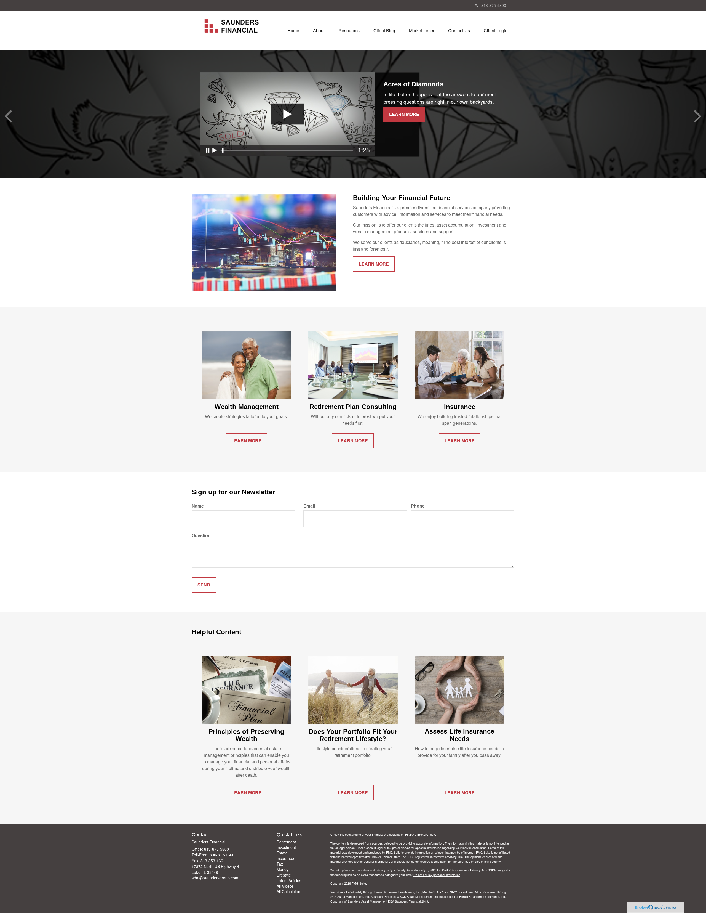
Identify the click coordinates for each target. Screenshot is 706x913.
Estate (282, 853)
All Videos (285, 886)
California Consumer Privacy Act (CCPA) (469, 870)
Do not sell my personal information (436, 874)
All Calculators (289, 891)
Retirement (286, 842)
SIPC (453, 892)
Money (282, 869)
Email (309, 506)
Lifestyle (284, 875)
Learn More (404, 114)
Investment (286, 847)
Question (201, 535)
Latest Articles (289, 880)
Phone (418, 506)
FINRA (438, 892)
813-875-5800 (493, 5)
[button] (318, 30)
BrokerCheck (426, 834)
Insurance (285, 858)
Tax (280, 864)
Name (198, 506)
